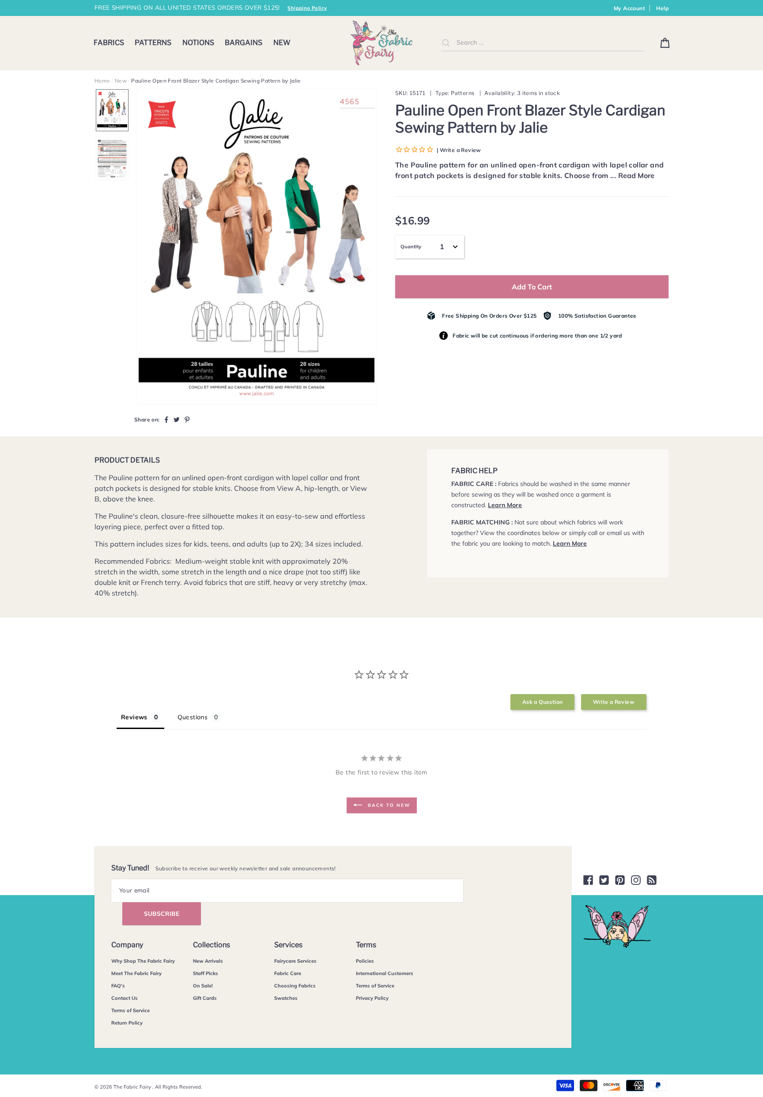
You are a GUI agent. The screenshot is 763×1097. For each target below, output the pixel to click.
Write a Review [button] (614, 701)
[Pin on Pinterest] (187, 419)
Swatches (286, 998)
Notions (198, 42)
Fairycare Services (295, 961)
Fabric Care (287, 973)
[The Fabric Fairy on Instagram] (636, 880)
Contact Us (124, 998)
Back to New (388, 805)
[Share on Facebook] (166, 419)
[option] (256, 246)
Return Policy (127, 1023)
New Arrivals (208, 961)
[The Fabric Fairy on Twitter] (604, 880)
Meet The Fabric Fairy (136, 973)
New (282, 42)
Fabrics (109, 42)
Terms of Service (130, 1010)
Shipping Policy (307, 8)
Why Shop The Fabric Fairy (143, 961)
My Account (629, 8)
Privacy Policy (372, 998)
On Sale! (203, 986)
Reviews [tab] (134, 717)
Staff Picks (205, 973)
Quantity (410, 246)
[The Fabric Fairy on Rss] (652, 880)
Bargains (243, 42)
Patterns (153, 42)
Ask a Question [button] (542, 701)
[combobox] (542, 42)
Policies (365, 961)
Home (102, 80)
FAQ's (118, 986)
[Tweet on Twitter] (176, 419)
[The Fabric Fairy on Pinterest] (620, 880)
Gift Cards (205, 998)
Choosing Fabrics (295, 986)
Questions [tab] (193, 717)
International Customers (384, 973)
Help (662, 8)
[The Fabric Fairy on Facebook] (588, 880)
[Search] (446, 42)
